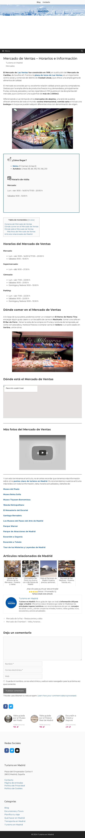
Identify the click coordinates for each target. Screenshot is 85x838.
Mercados (10, 66)
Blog (38, 2)
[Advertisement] (42, 32)
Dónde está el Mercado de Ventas (19, 229)
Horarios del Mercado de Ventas (18, 224)
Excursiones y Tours (13, 811)
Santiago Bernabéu (12, 516)
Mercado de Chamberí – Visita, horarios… (23, 622)
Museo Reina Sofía (12, 494)
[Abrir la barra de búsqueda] (82, 51)
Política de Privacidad (14, 785)
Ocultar (31, 220)
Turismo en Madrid (14, 63)
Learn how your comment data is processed (57, 696)
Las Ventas (23, 73)
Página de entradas (13, 783)
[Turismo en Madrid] (42, 10)
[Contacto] (17, 750)
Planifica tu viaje (12, 814)
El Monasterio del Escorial (15, 510)
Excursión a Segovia (12, 537)
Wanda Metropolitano (13, 505)
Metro (15, 166)
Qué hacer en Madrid (14, 818)
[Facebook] (5, 706)
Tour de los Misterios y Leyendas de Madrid (24, 547)
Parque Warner (10, 526)
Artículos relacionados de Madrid (18, 234)
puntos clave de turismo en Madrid (30, 481)
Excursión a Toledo (12, 542)
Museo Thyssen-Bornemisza (16, 500)
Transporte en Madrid (14, 821)
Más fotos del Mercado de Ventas (21, 232)
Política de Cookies (13, 788)
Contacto (46, 2)
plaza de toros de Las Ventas (48, 75)
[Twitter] (11, 706)
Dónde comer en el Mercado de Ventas (21, 226)
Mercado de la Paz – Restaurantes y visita (24, 619)
